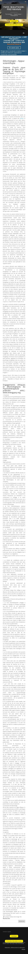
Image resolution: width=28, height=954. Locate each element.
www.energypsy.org (12, 392)
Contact (14, 21)
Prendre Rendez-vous (14, 25)
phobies (22, 118)
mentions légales (7, 931)
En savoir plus (14, 48)
